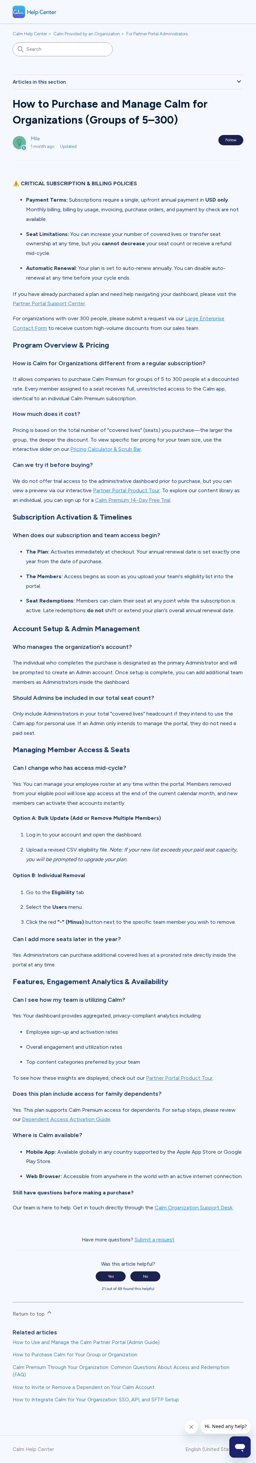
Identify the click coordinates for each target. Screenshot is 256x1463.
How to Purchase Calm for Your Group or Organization (75, 1355)
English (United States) (212, 1449)
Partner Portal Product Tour (126, 490)
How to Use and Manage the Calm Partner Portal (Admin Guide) (86, 1342)
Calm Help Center (30, 33)
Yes (111, 1276)
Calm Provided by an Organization (86, 33)
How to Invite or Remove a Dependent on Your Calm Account (84, 1387)
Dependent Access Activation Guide (66, 1119)
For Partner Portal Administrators (157, 33)
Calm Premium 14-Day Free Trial (132, 500)
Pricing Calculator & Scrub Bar (105, 449)
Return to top (29, 1314)
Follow (230, 140)
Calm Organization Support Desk (193, 1207)
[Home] (35, 12)
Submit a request (154, 1240)
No (145, 1276)
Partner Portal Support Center (49, 303)
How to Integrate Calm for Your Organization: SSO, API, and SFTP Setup (96, 1400)
